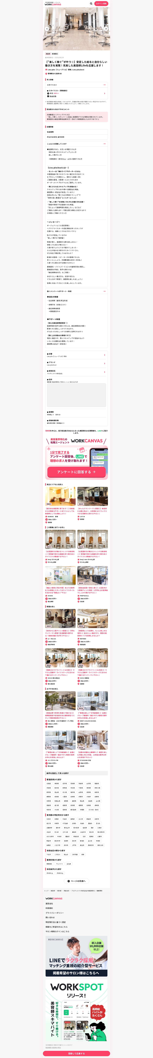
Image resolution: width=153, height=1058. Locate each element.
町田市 (49, 841)
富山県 (57, 792)
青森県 (57, 783)
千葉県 (81, 788)
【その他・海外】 (93, 810)
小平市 (74, 845)
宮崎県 (65, 810)
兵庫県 (97, 796)
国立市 (91, 832)
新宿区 (82, 841)
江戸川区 (65, 832)
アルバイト (59, 864)
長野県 (89, 792)
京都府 (81, 796)
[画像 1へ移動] (73, 48)
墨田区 (67, 836)
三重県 (65, 796)
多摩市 (57, 823)
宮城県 (73, 783)
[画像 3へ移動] (77, 48)
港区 (92, 828)
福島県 (97, 783)
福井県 (73, 792)
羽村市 (74, 841)
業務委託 (55, 54)
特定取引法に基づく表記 (56, 922)
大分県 (57, 810)
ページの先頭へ (78, 881)
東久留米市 (100, 832)
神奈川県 (97, 788)
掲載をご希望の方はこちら (57, 926)
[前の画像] (47, 29)
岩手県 (65, 783)
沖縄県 (82, 810)
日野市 (97, 819)
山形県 (89, 783)
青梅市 (74, 832)
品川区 (90, 841)
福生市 (82, 845)
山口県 (98, 801)
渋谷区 (49, 832)
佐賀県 (89, 805)
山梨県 (81, 792)
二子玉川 (57, 854)
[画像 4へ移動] (79, 48)
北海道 (49, 783)
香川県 (57, 805)
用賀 (82, 854)
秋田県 (81, 783)
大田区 (82, 823)
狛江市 (49, 823)
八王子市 (57, 845)
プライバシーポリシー (55, 912)
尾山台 (66, 854)
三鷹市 (99, 836)
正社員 (69, 864)
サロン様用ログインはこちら (57, 931)
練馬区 (73, 819)
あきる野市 (50, 836)
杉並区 (65, 819)
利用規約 (49, 908)
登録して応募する (76, 1053)
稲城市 (85, 828)
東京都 (89, 788)
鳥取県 (66, 801)
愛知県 (57, 796)
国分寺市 (57, 841)
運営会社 (49, 903)
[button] (76, 93)
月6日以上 (50, 873)
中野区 (98, 841)
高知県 (73, 805)
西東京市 (91, 845)
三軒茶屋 (75, 854)
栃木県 (57, 788)
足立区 (98, 823)
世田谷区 (76, 836)
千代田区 (65, 823)
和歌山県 (57, 801)
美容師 (48, 54)
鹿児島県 (73, 810)
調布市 (58, 828)
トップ (46, 891)
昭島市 (89, 819)
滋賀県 (73, 796)
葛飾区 (91, 836)
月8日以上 (60, 873)
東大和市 (76, 828)
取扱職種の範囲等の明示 (53, 1047)
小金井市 (83, 832)
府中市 (66, 845)
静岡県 (49, 796)
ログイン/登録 (101, 3)
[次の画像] (106, 29)
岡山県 (82, 801)
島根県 (74, 801)
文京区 (49, 819)
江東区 (99, 828)
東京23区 (100, 845)
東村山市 (67, 828)
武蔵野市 (49, 828)
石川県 (65, 792)
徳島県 (49, 805)
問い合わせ (50, 917)
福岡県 (81, 805)
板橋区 (49, 845)
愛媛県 (65, 805)
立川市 (81, 819)
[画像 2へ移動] (75, 48)
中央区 (59, 836)
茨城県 (49, 788)
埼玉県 (73, 788)
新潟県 (49, 792)
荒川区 (57, 832)
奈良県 (49, 801)
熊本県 (49, 810)
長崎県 (97, 805)
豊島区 (90, 823)
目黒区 (57, 819)
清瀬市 (66, 841)
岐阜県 (97, 792)
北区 (84, 836)
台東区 (74, 823)
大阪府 (89, 796)
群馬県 (65, 788)
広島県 (90, 801)
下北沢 (49, 854)
